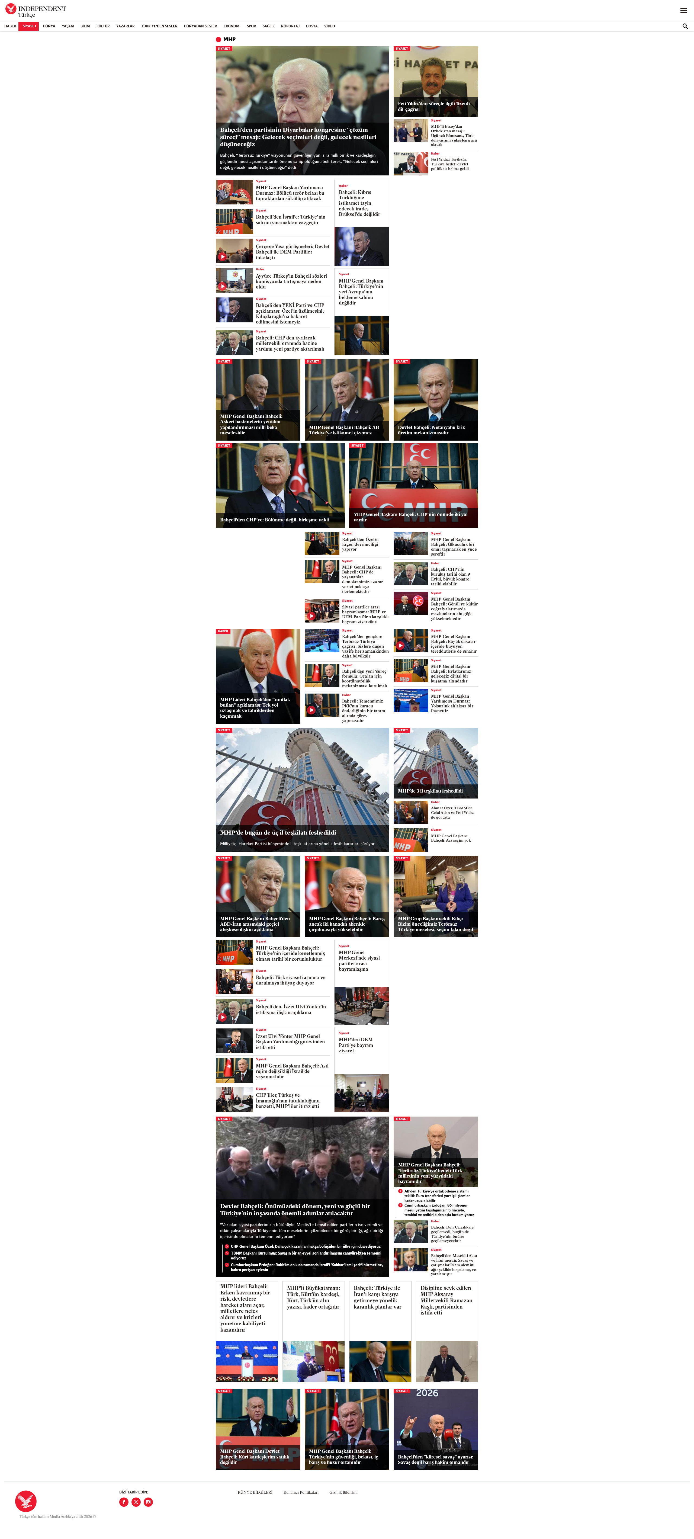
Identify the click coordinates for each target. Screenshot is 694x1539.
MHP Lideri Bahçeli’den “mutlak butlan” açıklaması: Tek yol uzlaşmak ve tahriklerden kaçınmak (255, 708)
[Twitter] (136, 1502)
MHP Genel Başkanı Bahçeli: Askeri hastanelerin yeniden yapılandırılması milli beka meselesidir (251, 424)
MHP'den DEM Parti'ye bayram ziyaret (356, 1045)
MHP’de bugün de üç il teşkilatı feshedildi (278, 833)
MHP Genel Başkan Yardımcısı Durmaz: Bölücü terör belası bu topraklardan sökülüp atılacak (290, 193)
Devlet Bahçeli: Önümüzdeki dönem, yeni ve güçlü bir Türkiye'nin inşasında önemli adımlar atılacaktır (295, 1210)
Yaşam (68, 26)
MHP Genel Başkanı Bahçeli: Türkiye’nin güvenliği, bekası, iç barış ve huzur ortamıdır (343, 1457)
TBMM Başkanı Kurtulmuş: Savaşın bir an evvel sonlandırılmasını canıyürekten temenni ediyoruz (306, 1256)
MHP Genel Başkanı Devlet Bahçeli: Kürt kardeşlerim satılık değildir (254, 1457)
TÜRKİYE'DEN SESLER (159, 26)
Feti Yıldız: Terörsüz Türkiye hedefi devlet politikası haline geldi (450, 164)
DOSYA (312, 26)
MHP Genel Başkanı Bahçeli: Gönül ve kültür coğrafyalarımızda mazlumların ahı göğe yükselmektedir (454, 609)
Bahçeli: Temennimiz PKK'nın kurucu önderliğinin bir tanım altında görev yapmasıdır (363, 711)
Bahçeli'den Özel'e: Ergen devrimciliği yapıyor (360, 545)
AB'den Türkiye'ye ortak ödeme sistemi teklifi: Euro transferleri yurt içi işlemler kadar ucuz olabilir (437, 1196)
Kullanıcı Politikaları (301, 1493)
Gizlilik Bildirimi (343, 1493)
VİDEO (329, 26)
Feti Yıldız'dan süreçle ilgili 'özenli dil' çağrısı (434, 107)
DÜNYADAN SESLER (200, 26)
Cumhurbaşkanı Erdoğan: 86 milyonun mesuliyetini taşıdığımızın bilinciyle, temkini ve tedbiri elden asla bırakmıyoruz (439, 1210)
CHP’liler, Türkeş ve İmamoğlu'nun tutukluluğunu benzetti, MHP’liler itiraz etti (288, 1101)
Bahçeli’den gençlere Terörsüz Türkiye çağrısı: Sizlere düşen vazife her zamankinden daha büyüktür (365, 647)
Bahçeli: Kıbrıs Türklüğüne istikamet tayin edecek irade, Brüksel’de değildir (359, 203)
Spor (251, 26)
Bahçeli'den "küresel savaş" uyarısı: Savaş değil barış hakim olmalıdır (435, 1460)
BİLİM (85, 26)
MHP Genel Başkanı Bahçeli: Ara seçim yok (451, 838)
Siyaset (30, 26)
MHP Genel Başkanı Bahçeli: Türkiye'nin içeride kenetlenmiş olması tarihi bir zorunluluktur (290, 954)
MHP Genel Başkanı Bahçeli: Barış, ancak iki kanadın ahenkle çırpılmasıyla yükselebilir (347, 924)
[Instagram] (148, 1502)
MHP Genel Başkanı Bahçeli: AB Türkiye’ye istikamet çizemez (344, 430)
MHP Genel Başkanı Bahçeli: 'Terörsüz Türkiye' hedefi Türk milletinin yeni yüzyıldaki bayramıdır (430, 1173)
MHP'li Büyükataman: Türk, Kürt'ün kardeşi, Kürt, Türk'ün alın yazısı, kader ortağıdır (313, 1298)
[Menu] (683, 10)
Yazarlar (125, 26)
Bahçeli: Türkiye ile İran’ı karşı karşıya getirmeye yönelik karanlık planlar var (377, 1298)
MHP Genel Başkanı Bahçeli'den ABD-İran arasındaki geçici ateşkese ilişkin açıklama (255, 924)
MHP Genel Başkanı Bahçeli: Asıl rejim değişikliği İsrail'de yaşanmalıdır (292, 1072)
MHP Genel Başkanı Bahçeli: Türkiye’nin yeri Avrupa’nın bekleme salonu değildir (361, 292)
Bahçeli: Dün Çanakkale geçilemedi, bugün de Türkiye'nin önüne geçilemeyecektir (452, 1234)
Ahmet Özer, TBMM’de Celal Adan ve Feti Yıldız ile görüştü (452, 813)
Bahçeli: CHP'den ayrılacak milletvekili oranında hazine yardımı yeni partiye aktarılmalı (290, 344)
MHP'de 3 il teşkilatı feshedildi (430, 791)
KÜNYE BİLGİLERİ (255, 1493)
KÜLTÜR (103, 26)
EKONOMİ (232, 26)
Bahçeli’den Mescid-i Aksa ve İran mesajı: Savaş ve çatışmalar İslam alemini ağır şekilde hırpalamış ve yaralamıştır (454, 1265)
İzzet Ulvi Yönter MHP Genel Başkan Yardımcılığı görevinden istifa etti (290, 1042)
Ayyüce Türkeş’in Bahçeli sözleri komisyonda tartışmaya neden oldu (291, 282)
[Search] (685, 26)
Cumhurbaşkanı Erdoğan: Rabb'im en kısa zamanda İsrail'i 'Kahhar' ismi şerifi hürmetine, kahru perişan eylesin (307, 1267)
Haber (10, 26)
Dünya (49, 26)
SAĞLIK (269, 26)
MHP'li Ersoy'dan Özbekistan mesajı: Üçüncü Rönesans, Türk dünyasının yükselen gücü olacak (454, 136)
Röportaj (290, 26)
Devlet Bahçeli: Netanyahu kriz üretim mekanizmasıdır (431, 430)
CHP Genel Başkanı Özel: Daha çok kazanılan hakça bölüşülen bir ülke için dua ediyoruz (306, 1247)
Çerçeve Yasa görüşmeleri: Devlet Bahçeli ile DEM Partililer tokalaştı (292, 252)
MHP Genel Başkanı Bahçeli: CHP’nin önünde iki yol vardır (411, 517)
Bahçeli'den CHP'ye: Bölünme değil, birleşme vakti (274, 520)
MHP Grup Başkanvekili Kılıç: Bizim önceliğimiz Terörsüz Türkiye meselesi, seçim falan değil (435, 924)
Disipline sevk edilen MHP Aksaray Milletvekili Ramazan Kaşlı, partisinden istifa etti (446, 1301)
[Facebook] (123, 1502)
